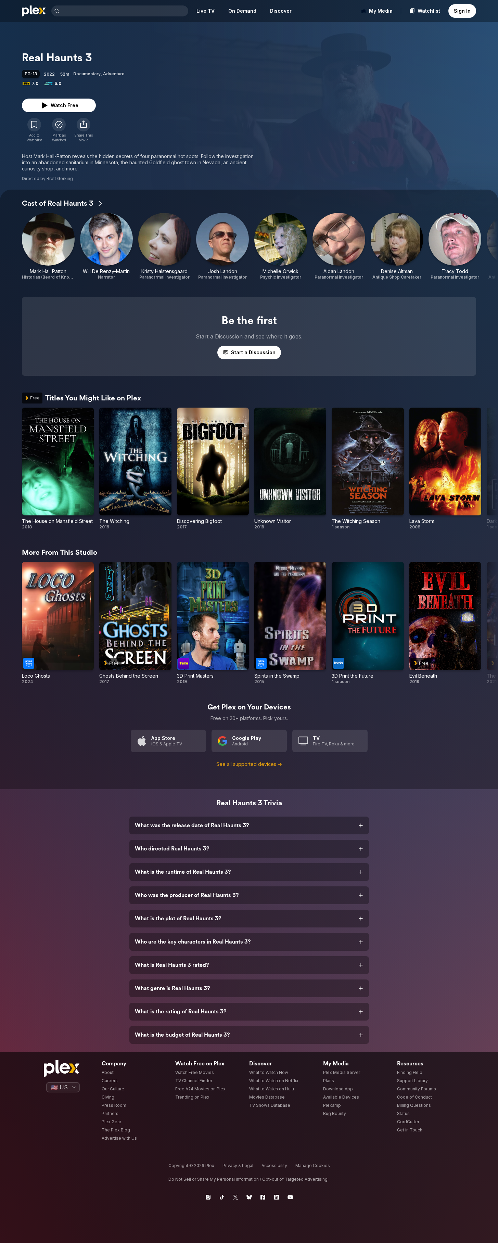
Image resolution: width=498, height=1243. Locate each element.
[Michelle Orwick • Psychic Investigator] (280, 246)
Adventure (114, 73)
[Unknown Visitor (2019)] (290, 469)
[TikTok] (222, 1197)
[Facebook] (263, 1197)
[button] (83, 130)
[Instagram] (208, 1197)
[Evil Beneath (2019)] (445, 623)
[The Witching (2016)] (135, 469)
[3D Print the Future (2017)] (368, 623)
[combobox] (124, 10)
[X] (235, 1197)
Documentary (87, 73)
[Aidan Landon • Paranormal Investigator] (338, 246)
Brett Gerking (60, 178)
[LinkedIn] (276, 1197)
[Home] (34, 11)
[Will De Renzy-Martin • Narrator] (106, 246)
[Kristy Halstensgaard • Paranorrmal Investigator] (164, 246)
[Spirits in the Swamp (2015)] (290, 623)
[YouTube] (290, 1197)
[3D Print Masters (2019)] (213, 623)
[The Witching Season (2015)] (368, 469)
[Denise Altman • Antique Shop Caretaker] (397, 246)
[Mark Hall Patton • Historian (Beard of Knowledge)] (48, 246)
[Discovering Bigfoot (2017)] (213, 469)
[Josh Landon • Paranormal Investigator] (222, 246)
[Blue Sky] (249, 1197)
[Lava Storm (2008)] (445, 469)
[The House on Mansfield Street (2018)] (58, 469)
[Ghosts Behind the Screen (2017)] (135, 623)
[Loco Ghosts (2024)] (58, 623)
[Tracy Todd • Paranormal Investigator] (455, 246)
